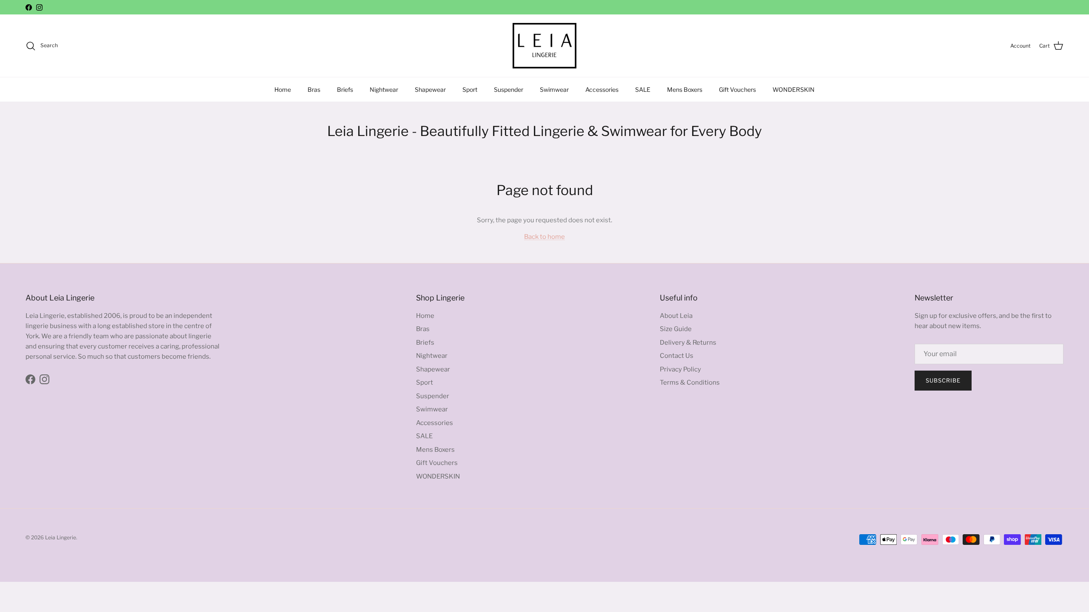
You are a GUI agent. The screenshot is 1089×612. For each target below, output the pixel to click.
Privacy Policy (680, 369)
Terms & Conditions (690, 382)
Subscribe (943, 380)
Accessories (602, 89)
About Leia (676, 316)
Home (282, 89)
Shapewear (430, 89)
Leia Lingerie (60, 537)
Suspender (508, 89)
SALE (642, 89)
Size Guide (676, 329)
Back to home (544, 237)
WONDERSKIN (794, 89)
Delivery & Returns (688, 342)
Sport (469, 89)
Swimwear (554, 89)
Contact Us (676, 356)
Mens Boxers (684, 89)
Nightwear (384, 89)
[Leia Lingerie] (544, 45)
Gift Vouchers (737, 89)
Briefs (345, 89)
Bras (314, 89)
